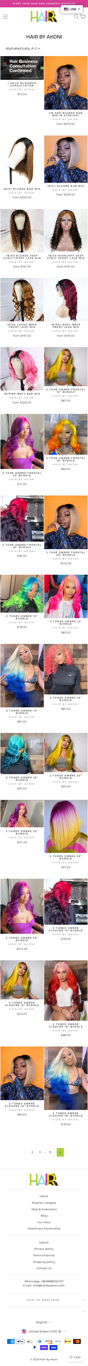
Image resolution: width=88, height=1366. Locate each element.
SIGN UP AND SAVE (43, 1299)
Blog (44, 1215)
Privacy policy (44, 1248)
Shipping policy (44, 1261)
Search (44, 1242)
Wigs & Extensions (44, 1209)
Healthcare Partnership (44, 1228)
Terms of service (44, 1255)
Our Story (44, 1222)
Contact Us (43, 1268)
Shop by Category (44, 1202)
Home (44, 1196)
